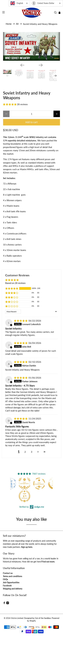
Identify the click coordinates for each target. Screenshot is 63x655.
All (17, 24)
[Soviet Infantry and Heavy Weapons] (31, 46)
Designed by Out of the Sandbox (37, 618)
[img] (20, 320)
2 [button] (25, 451)
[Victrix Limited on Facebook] (4, 603)
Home (9, 24)
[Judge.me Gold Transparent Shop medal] (39, 483)
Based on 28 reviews (15, 283)
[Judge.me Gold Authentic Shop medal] (24, 483)
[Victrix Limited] (31, 12)
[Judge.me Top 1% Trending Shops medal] (24, 496)
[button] (9, 104)
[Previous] (22, 65)
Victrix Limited (17, 618)
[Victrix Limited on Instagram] (7, 603)
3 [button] (31, 451)
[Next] (41, 65)
